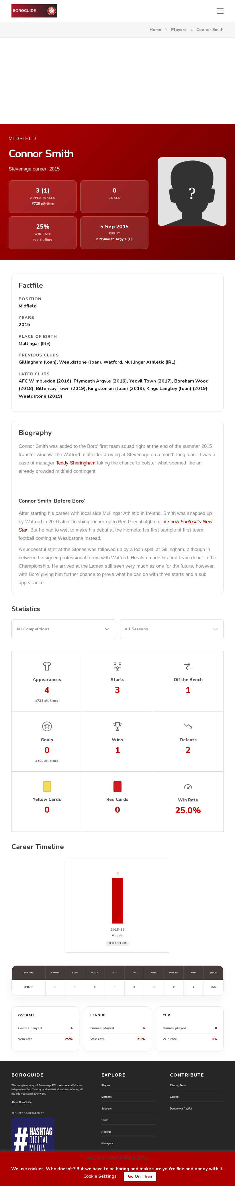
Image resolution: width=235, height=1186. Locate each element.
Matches (106, 1096)
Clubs (104, 1120)
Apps (193, 972)
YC (114, 972)
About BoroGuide (21, 1102)
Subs (75, 972)
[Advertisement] (117, 81)
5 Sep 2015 (114, 227)
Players (179, 29)
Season (28, 972)
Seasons (106, 1108)
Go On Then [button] (140, 1176)
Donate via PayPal (181, 1108)
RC (134, 972)
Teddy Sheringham (75, 463)
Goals (94, 972)
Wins (154, 972)
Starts (55, 972)
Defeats (174, 972)
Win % (213, 972)
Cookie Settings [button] (100, 1176)
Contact (174, 1096)
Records (106, 1131)
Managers (107, 1143)
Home (155, 29)
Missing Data (178, 1085)
